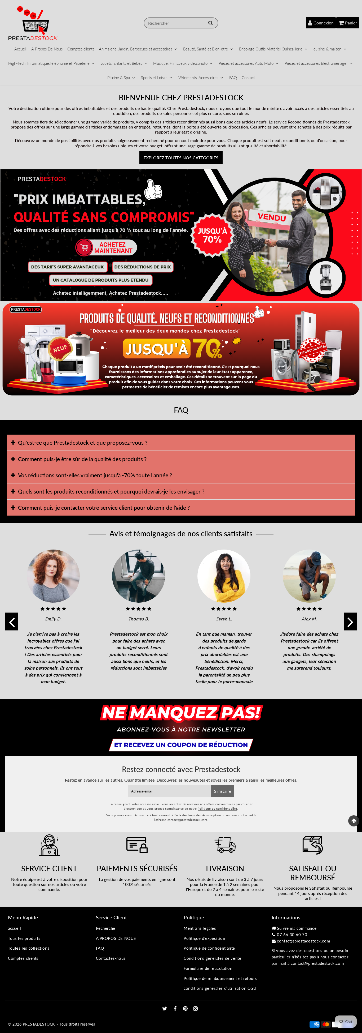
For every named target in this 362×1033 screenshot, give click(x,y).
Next (350, 621)
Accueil (20, 48)
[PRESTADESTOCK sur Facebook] (176, 1008)
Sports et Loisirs (154, 77)
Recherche (105, 928)
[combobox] (181, 23)
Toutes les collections (28, 948)
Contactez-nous (111, 958)
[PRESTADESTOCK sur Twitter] (165, 1008)
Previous (11, 621)
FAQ (233, 77)
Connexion (324, 22)
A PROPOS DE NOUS (116, 938)
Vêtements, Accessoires (198, 77)
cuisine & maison (327, 48)
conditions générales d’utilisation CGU (220, 988)
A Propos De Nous (47, 48)
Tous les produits (24, 938)
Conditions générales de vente (212, 958)
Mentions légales (200, 928)
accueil (14, 928)
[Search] (210, 23)
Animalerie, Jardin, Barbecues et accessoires (135, 48)
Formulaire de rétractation (208, 968)
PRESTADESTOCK (39, 1024)
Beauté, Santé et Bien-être (205, 48)
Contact (248, 77)
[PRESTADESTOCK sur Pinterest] (186, 1008)
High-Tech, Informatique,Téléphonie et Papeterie (49, 63)
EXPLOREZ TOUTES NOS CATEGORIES (181, 157)
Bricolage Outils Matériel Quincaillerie (270, 48)
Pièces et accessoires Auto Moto (246, 63)
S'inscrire (222, 791)
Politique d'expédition (204, 938)
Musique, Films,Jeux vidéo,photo (180, 63)
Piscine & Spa (118, 77)
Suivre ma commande (297, 928)
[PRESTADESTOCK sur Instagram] (195, 1008)
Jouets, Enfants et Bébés (121, 63)
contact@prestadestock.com (303, 940)
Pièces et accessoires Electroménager (316, 63)
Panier (351, 22)
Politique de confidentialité (217, 808)
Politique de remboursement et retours (220, 978)
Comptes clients (80, 48)
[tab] (181, 443)
